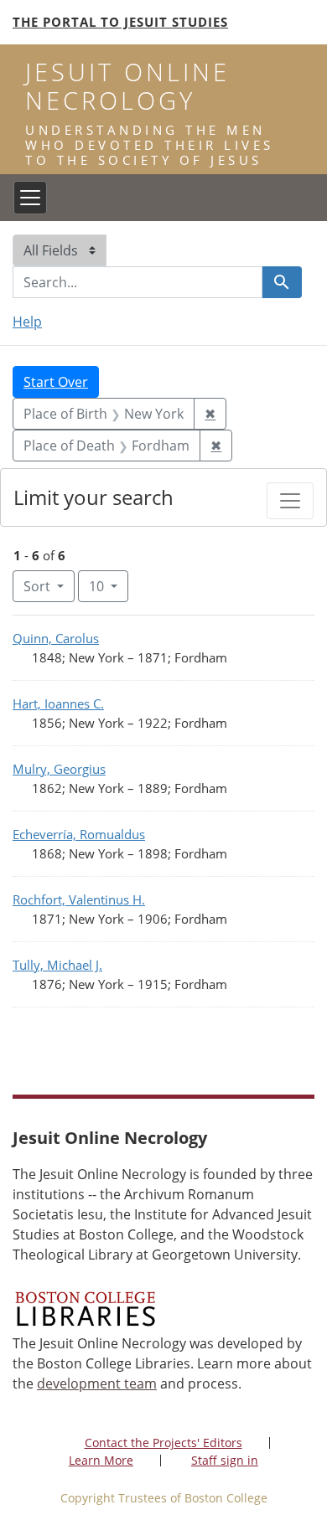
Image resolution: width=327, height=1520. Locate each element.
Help (27, 321)
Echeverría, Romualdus (79, 834)
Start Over (55, 382)
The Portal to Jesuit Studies (120, 21)
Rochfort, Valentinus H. (79, 899)
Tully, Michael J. (57, 964)
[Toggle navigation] (30, 197)
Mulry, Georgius (59, 768)
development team (97, 1383)
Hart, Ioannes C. (58, 703)
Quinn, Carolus (56, 638)
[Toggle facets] (290, 500)
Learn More (101, 1460)
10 (108, 585)
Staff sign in (224, 1460)
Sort (36, 586)
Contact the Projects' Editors (163, 1442)
